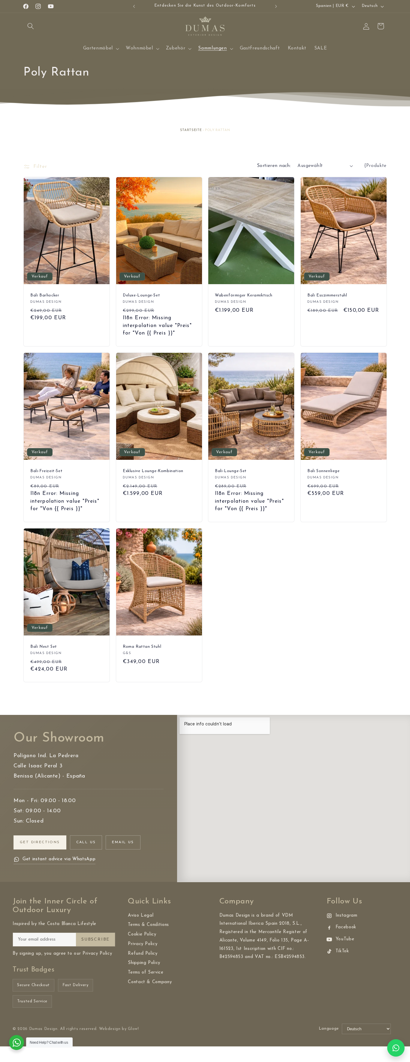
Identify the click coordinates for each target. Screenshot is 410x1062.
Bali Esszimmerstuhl (327, 295)
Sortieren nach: (274, 165)
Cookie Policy (142, 934)
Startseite (191, 130)
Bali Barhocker (44, 295)
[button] (30, 26)
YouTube (345, 939)
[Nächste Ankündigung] (276, 6)
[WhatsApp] (396, 1048)
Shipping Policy (144, 963)
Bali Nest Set (43, 646)
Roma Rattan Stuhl (142, 646)
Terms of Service (146, 972)
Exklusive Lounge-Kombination (153, 471)
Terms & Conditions (148, 925)
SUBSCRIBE (95, 939)
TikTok (342, 951)
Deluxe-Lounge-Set (141, 295)
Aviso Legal (140, 915)
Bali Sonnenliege (323, 471)
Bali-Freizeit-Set (46, 471)
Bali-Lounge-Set (231, 471)
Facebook (346, 927)
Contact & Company (150, 982)
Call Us (86, 842)
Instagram (346, 915)
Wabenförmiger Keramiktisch (244, 295)
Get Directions (40, 842)
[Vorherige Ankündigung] (134, 6)
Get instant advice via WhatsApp (59, 859)
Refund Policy (143, 953)
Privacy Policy (142, 944)
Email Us (123, 842)
